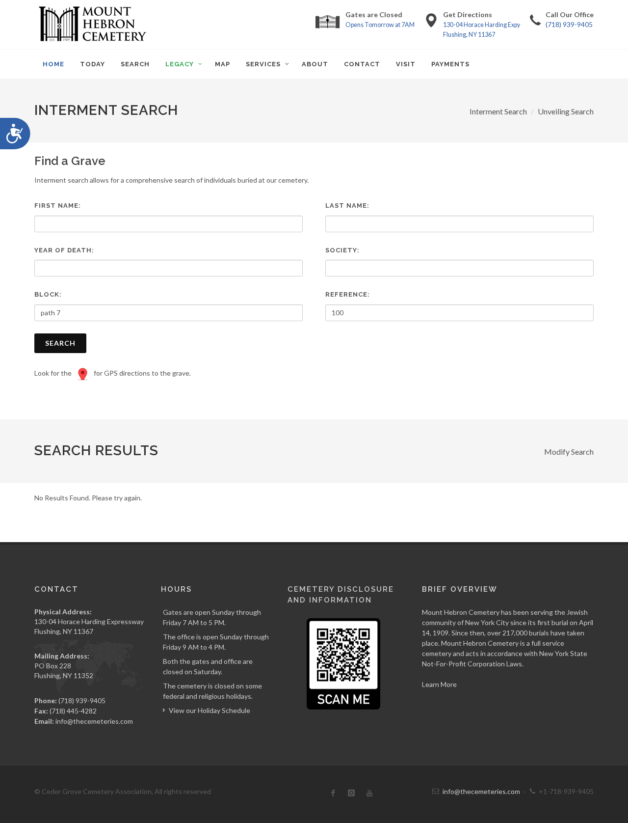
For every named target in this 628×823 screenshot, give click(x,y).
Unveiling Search (566, 111)
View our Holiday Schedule (209, 710)
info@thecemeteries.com (94, 721)
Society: (342, 250)
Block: (48, 294)
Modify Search (569, 451)
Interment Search (498, 111)
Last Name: (347, 205)
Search (60, 343)
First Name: (57, 205)
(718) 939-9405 (569, 24)
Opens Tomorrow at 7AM (380, 24)
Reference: (347, 294)
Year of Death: (64, 250)
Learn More (439, 684)
